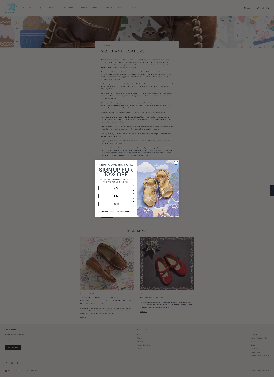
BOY (116, 196)
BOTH (116, 204)
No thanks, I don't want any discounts (116, 211)
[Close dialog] (176, 163)
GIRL (116, 188)
